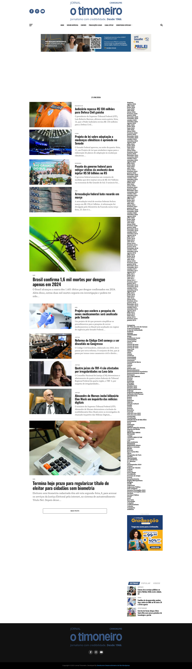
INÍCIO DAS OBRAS (133, 433)
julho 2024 (131, 144)
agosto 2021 (131, 197)
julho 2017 (131, 274)
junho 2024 (131, 146)
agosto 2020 (131, 216)
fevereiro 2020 (132, 226)
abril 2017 (130, 279)
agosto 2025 (131, 123)
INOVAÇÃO (131, 434)
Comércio (130, 356)
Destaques (131, 375)
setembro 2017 (132, 271)
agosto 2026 (131, 104)
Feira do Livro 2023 (134, 413)
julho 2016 (131, 293)
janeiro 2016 (131, 303)
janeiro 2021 (131, 208)
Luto (128, 441)
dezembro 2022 (132, 175)
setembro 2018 (132, 251)
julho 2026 (131, 106)
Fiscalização (131, 418)
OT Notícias (131, 461)
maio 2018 (131, 258)
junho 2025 (131, 127)
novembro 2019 (132, 231)
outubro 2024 (132, 139)
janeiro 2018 (131, 264)
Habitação (130, 425)
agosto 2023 (131, 162)
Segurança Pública (133, 487)
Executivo (130, 410)
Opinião (130, 457)
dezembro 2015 (132, 304)
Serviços (130, 493)
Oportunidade (132, 458)
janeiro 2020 (131, 227)
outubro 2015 (132, 307)
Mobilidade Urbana (134, 445)
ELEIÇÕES (130, 385)
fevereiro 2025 (132, 133)
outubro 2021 (132, 194)
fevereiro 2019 (132, 245)
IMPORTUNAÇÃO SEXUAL (136, 428)
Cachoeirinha (132, 340)
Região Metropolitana (135, 481)
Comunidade (131, 357)
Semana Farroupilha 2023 (136, 490)
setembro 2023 (132, 160)
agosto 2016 (131, 291)
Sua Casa (130, 500)
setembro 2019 (132, 234)
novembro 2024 (132, 138)
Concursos (131, 361)
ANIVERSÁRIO (132, 335)
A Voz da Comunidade (135, 330)
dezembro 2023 (132, 155)
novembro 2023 (132, 157)
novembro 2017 (132, 267)
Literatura (130, 439)
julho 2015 (131, 312)
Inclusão (130, 431)
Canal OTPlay (109, 25)
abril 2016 (130, 298)
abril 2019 (130, 242)
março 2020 (131, 224)
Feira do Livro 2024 (134, 415)
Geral (129, 423)
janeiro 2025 (131, 135)
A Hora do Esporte (133, 328)
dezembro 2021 (132, 191)
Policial (129, 469)
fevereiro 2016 (132, 301)
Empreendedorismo (134, 389)
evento (129, 407)
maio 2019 (131, 240)
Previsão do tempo (133, 476)
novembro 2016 (132, 287)
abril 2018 (130, 259)
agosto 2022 (131, 181)
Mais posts (75, 511)
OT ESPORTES (132, 460)
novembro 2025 (132, 119)
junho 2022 (131, 183)
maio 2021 (131, 202)
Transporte (131, 508)
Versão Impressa (72, 25)
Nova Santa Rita (133, 452)
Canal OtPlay (131, 341)
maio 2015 (131, 315)
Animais (130, 333)
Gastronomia (131, 421)
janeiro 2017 (131, 283)
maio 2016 (131, 296)
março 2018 (131, 261)
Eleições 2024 (132, 386)
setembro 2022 (132, 179)
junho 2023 (131, 165)
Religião (130, 482)
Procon (129, 477)
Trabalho (130, 503)
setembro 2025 (132, 122)
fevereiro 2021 (132, 207)
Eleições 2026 (132, 388)
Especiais (130, 401)
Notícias (130, 450)
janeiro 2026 (131, 115)
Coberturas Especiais (123, 25)
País (128, 463)
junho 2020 (131, 219)
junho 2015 (131, 314)
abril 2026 (130, 111)
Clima (129, 353)
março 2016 (131, 299)
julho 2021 (131, 199)
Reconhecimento (133, 479)
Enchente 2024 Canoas (135, 394)
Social (129, 497)
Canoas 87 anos (132, 348)
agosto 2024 (131, 143)
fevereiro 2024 (132, 152)
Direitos (130, 378)
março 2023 (131, 170)
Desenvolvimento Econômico (137, 372)
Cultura (129, 365)
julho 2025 (131, 125)
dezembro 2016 (132, 285)
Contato (83, 25)
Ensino (129, 397)
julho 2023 (131, 163)
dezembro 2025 (132, 117)
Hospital (130, 426)
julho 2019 (131, 237)
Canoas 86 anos (132, 346)
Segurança (131, 485)
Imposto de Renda (133, 429)
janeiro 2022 (131, 189)
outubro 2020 (132, 213)
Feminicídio (131, 417)
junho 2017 (131, 275)
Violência (130, 509)
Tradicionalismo (133, 505)
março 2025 (131, 131)
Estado (129, 405)
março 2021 (131, 205)
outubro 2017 (132, 269)
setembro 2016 (132, 290)
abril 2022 (130, 184)
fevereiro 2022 (132, 187)
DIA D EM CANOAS (133, 377)
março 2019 (131, 243)
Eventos (130, 409)
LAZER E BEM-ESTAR (134, 437)
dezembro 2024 (132, 136)
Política (130, 471)
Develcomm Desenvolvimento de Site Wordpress (113, 665)
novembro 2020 (132, 211)
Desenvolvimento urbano (136, 373)
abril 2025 (130, 130)
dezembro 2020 (132, 210)
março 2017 (131, 280)
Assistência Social (133, 338)
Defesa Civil (131, 369)
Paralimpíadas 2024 (134, 465)
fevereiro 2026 (132, 114)
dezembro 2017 (132, 266)
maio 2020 (131, 221)
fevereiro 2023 (132, 171)
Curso (129, 367)
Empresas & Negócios (134, 393)
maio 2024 (131, 147)
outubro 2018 (132, 250)
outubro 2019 (132, 232)
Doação (129, 380)
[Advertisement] (96, 77)
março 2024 (131, 151)
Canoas (129, 343)
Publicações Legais (95, 25)
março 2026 (131, 112)
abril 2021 (130, 203)
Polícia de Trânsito (133, 468)
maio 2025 (131, 128)
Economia (130, 381)
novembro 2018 (132, 248)
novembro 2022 (132, 176)
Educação (130, 383)
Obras (129, 453)
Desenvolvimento (133, 370)
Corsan (129, 364)
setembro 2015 (132, 309)
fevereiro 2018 (132, 263)
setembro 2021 (132, 195)
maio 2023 (131, 167)
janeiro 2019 (131, 247)
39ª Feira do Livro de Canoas (137, 327)
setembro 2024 (132, 141)
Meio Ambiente (132, 442)
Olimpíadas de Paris (134, 455)
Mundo (129, 449)
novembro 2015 (132, 306)
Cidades (130, 351)
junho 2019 (131, 239)
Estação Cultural (133, 404)
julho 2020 (131, 218)
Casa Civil (130, 349)
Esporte (130, 402)
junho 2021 (131, 200)
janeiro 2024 (131, 154)
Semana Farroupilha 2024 (136, 492)
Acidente (130, 332)
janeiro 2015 (131, 320)
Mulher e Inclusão (133, 447)
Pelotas (130, 466)
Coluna (129, 354)
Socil (129, 498)
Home (62, 25)
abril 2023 (130, 168)
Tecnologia (131, 501)
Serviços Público (133, 495)
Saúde (129, 484)
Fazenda (130, 412)
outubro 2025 (132, 120)
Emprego (130, 391)
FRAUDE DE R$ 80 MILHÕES (137, 420)
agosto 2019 (131, 235)
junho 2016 (131, 295)
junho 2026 (131, 107)
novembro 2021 (132, 192)
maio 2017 (131, 277)
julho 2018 (131, 255)
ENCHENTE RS (132, 396)
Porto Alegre (131, 473)
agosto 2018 (131, 253)
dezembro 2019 (132, 229)
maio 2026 (131, 109)
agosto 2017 (131, 272)
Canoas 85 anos (132, 345)
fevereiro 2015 (132, 319)
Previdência (131, 474)
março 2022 (131, 186)
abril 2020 (130, 223)
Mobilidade (131, 444)
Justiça (129, 436)
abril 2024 (130, 149)
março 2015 (131, 317)
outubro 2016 (132, 288)
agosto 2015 (131, 311)
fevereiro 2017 (132, 282)
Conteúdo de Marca (134, 362)
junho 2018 (131, 256)
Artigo (129, 337)
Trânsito (130, 506)
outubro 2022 (132, 178)
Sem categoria (132, 489)
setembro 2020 (132, 215)
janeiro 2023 (131, 173)
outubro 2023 (132, 159)
